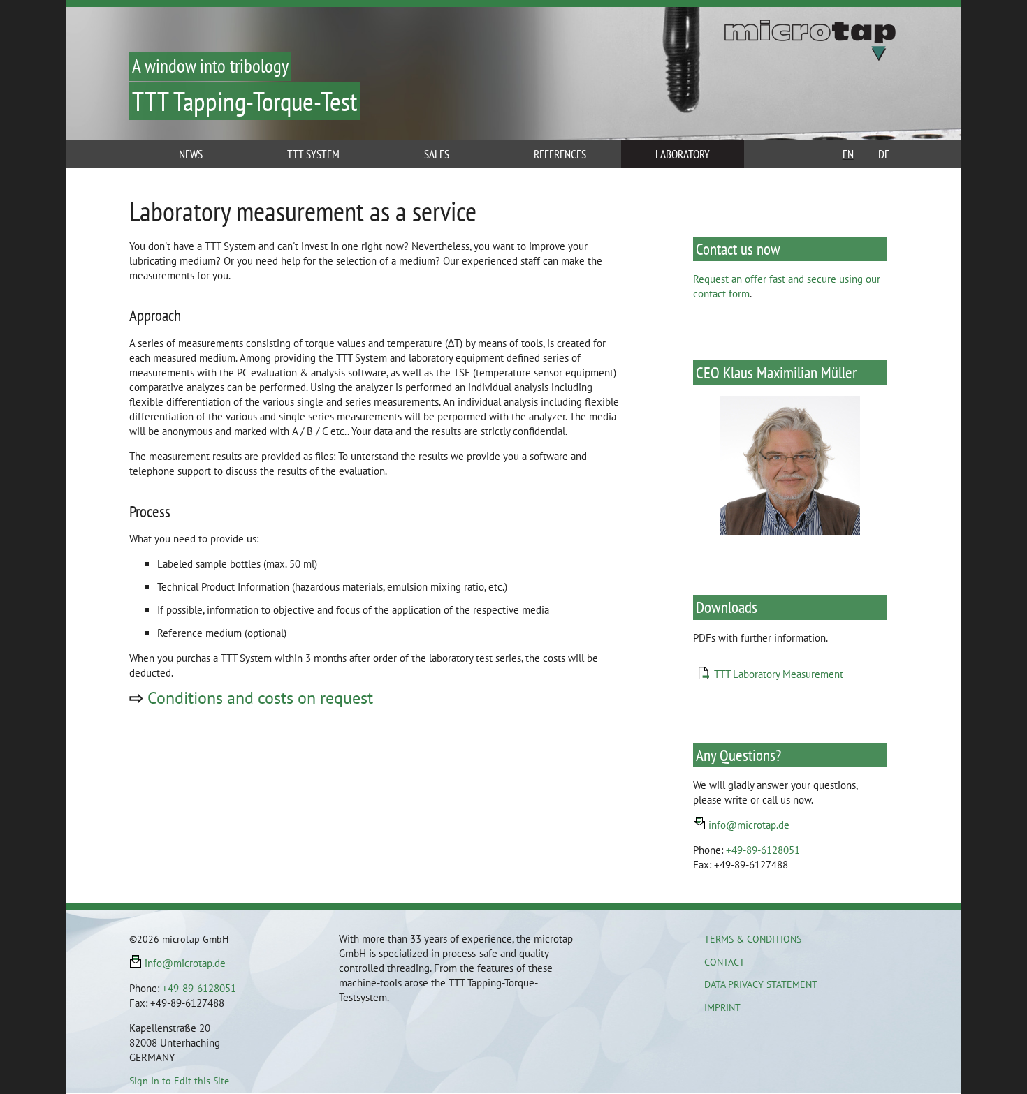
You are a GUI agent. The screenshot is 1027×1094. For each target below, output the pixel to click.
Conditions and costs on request (260, 698)
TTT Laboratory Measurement (778, 674)
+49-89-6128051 (763, 850)
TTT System (313, 154)
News (191, 154)
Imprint (722, 1007)
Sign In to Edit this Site (179, 1080)
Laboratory (682, 154)
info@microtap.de (748, 824)
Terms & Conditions (752, 939)
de (883, 154)
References (560, 154)
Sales (436, 154)
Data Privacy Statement (760, 984)
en (848, 154)
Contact (724, 962)
